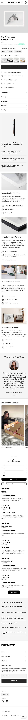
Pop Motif (4, 35)
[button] (2, 2)
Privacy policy (4, 715)
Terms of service (14, 715)
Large (11, 52)
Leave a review (14, 479)
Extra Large (18, 52)
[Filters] (3, 484)
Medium (4, 52)
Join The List (14, 680)
